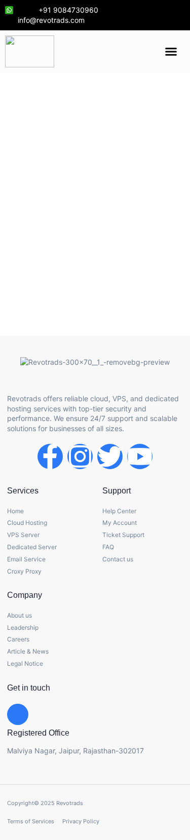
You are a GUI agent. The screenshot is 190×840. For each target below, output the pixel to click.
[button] (171, 51)
